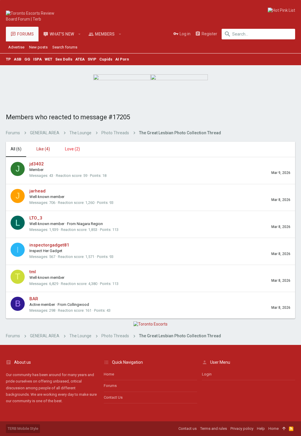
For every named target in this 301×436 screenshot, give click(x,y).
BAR (33, 298)
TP (8, 59)
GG (27, 59)
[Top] (283, 428)
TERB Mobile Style (23, 428)
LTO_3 (35, 218)
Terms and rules (213, 428)
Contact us (113, 397)
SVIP (92, 59)
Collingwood (78, 304)
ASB (17, 59)
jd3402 (36, 164)
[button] (79, 34)
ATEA (80, 59)
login (207, 374)
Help (261, 428)
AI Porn (122, 59)
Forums (110, 385)
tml (32, 271)
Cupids (105, 59)
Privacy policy (241, 428)
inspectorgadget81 (49, 245)
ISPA (37, 59)
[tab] (40, 149)
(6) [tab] (16, 149)
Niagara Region (90, 224)
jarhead (37, 191)
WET (48, 59)
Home (109, 374)
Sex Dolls (63, 59)
